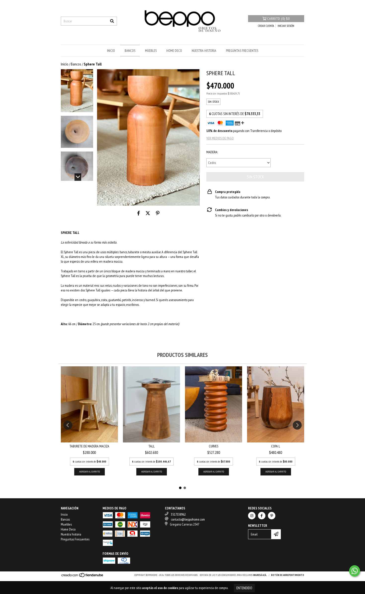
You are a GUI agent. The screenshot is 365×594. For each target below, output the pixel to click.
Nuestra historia (204, 50)
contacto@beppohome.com (188, 519)
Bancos (130, 50)
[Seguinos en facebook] (261, 515)
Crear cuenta (266, 26)
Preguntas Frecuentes (242, 50)
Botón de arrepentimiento (287, 575)
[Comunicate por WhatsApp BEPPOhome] (354, 571)
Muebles (151, 50)
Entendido (244, 588)
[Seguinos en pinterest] (271, 515)
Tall (151, 446)
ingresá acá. (260, 575)
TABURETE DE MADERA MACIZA (89, 446)
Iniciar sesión (286, 26)
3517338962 (178, 514)
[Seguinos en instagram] (252, 515)
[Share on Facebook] (138, 213)
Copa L (275, 446)
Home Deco (174, 50)
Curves (213, 446)
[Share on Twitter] (148, 213)
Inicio (111, 50)
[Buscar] (112, 21)
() (278, 18)
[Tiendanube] (82, 576)
